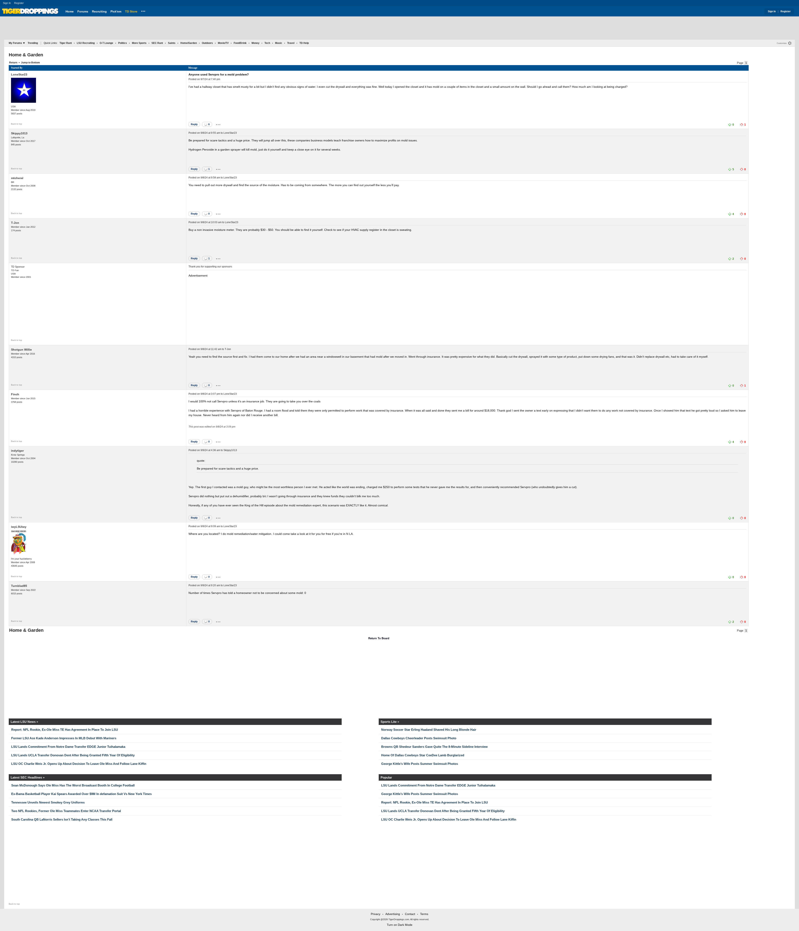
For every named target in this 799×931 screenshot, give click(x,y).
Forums (82, 11)
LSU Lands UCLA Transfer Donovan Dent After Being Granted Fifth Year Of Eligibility (73, 755)
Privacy (375, 914)
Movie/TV (223, 43)
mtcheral (17, 178)
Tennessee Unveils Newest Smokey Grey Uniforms (48, 802)
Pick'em (115, 11)
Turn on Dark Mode (399, 924)
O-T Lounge (106, 43)
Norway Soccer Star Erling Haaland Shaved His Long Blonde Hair (428, 729)
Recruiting (99, 11)
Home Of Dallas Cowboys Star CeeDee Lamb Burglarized (422, 755)
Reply (194, 124)
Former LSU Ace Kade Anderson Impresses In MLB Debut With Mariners (63, 738)
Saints (171, 43)
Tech (267, 43)
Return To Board (378, 638)
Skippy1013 (19, 133)
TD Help (304, 43)
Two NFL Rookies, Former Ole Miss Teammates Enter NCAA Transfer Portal (66, 811)
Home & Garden (26, 54)
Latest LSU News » (24, 721)
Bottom (35, 62)
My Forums (15, 43)
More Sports (139, 43)
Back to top (16, 124)
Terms (424, 914)
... (143, 10)
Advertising (392, 914)
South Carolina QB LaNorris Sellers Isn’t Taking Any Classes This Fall (61, 819)
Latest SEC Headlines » (28, 777)
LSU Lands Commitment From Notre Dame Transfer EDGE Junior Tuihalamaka (68, 746)
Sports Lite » (390, 721)
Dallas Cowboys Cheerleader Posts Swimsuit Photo (418, 738)
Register (19, 3)
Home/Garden (188, 43)
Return (13, 62)
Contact (410, 914)
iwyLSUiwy (18, 526)
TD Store (131, 11)
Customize (782, 43)
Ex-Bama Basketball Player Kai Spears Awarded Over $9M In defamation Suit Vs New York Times (81, 794)
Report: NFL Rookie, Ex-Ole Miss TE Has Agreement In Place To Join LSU (64, 729)
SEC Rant (157, 43)
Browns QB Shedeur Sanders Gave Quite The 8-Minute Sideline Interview (434, 746)
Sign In (7, 3)
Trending (33, 43)
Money (255, 43)
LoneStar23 (19, 74)
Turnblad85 (19, 585)
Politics (122, 43)
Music (278, 43)
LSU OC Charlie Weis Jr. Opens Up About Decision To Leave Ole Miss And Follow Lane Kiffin (78, 763)
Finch (15, 394)
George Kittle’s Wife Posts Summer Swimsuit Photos (419, 763)
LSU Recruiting (86, 43)
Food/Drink (240, 43)
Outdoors (207, 43)
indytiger (17, 450)
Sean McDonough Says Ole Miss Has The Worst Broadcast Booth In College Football (73, 785)
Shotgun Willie (21, 349)
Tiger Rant (66, 43)
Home (70, 11)
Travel (290, 43)
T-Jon (15, 222)
